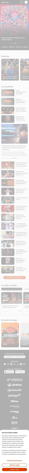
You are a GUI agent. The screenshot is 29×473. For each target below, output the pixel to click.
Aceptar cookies (14, 469)
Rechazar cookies (14, 465)
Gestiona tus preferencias (14, 460)
